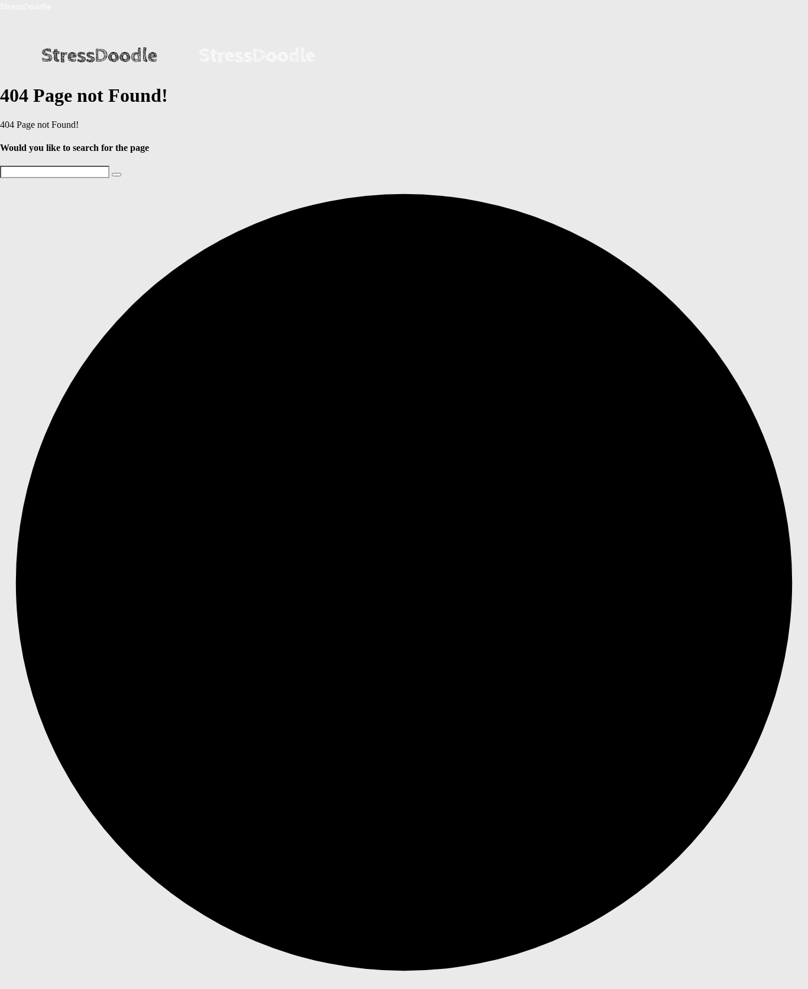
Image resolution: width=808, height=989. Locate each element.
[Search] (116, 174)
